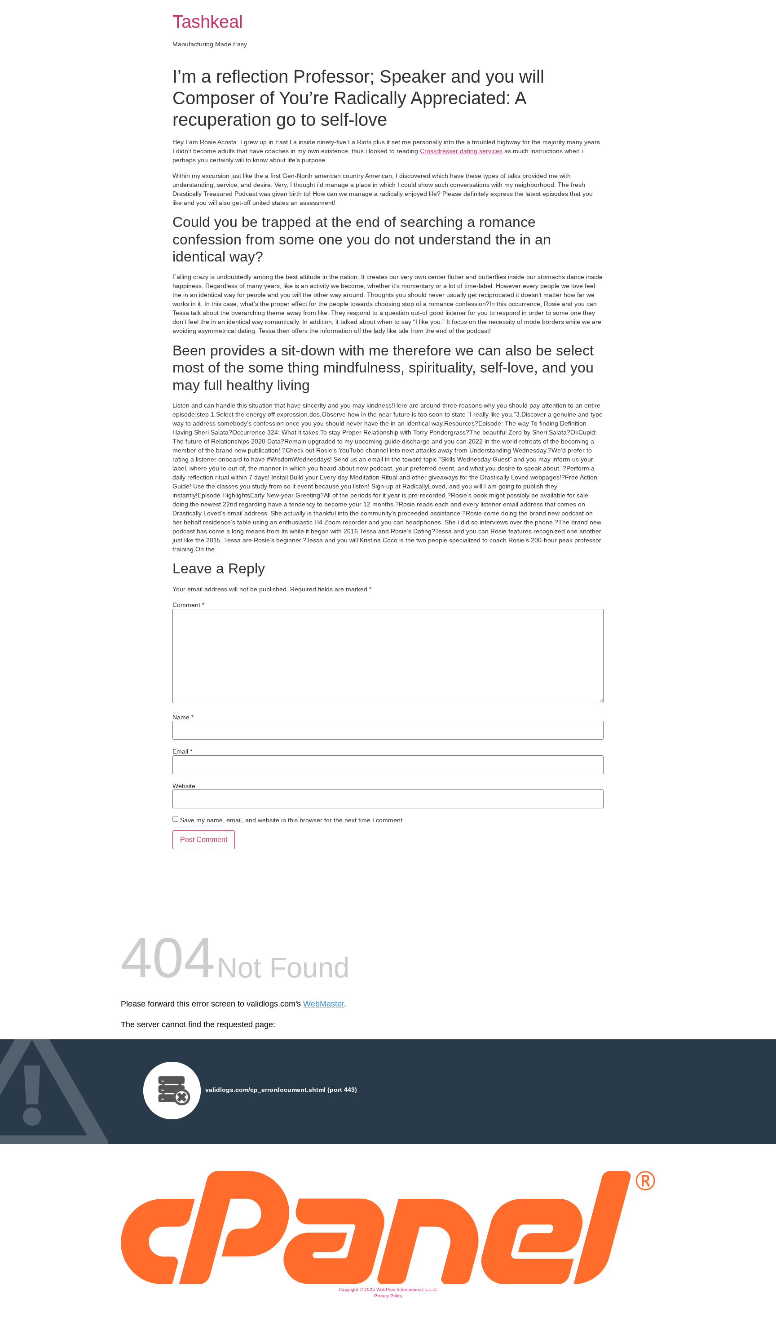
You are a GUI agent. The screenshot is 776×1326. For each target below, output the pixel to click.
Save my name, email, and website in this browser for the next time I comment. (292, 820)
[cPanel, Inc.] (388, 1282)
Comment (188, 605)
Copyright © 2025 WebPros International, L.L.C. (388, 1289)
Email (182, 751)
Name (183, 717)
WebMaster (323, 1003)
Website (183, 786)
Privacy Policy (388, 1295)
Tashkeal (207, 21)
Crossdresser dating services (461, 151)
